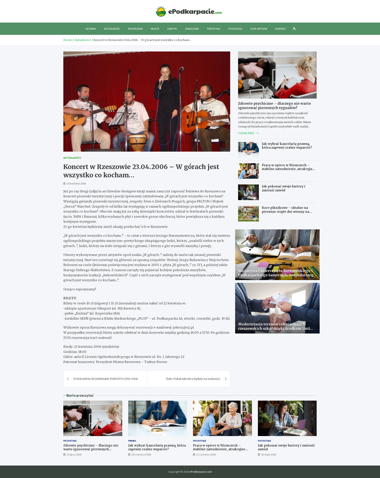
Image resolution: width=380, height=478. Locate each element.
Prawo (132, 440)
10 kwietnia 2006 (76, 183)
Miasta (155, 28)
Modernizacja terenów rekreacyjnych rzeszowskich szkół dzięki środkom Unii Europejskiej (274, 328)
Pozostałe (235, 28)
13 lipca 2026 (74, 454)
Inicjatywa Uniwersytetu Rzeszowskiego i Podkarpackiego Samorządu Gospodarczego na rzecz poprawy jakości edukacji (277, 275)
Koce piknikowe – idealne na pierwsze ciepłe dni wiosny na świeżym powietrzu (285, 211)
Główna (91, 28)
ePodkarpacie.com (200, 471)
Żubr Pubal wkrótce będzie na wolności (193, 379)
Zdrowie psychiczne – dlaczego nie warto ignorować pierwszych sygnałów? (274, 105)
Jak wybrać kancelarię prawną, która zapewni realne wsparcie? (287, 146)
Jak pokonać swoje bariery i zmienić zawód (283, 188)
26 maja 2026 (268, 454)
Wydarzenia (135, 28)
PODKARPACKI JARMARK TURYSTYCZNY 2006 (105, 379)
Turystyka (213, 28)
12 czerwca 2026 (206, 454)
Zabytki (172, 28)
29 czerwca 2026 (141, 454)
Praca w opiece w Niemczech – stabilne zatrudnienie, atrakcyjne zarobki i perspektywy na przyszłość (288, 171)
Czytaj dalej (246, 133)
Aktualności (112, 28)
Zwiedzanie (192, 28)
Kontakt (280, 28)
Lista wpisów (258, 28)
